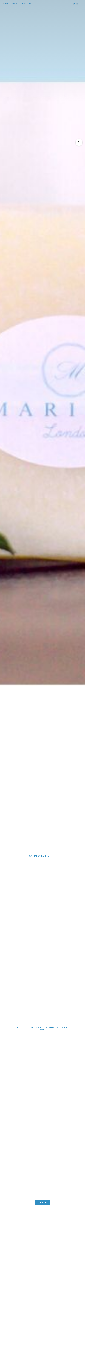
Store (5, 3)
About (14, 3)
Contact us (26, 3)
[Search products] (79, 142)
